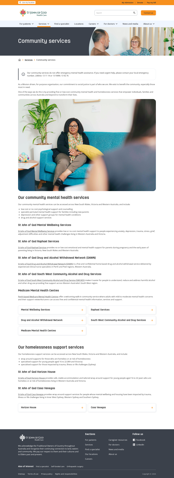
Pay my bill (151, 2)
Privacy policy (46, 474)
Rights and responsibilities (66, 474)
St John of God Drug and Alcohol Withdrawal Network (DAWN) (45, 264)
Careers (92, 24)
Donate (140, 2)
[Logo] (33, 12)
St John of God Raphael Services (32, 247)
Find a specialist (61, 24)
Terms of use (33, 474)
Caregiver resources (118, 440)
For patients (25, 24)
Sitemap (21, 474)
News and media (130, 24)
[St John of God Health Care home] (31, 438)
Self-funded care (57, 466)
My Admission (127, 2)
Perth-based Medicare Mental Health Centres (38, 296)
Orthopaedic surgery (75, 466)
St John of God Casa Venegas (31, 394)
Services (42, 24)
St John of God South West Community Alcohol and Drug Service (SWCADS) (51, 280)
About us (147, 24)
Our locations (91, 454)
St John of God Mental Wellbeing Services (36, 231)
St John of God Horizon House (31, 378)
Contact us (148, 13)
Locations (78, 24)
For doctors (109, 24)
